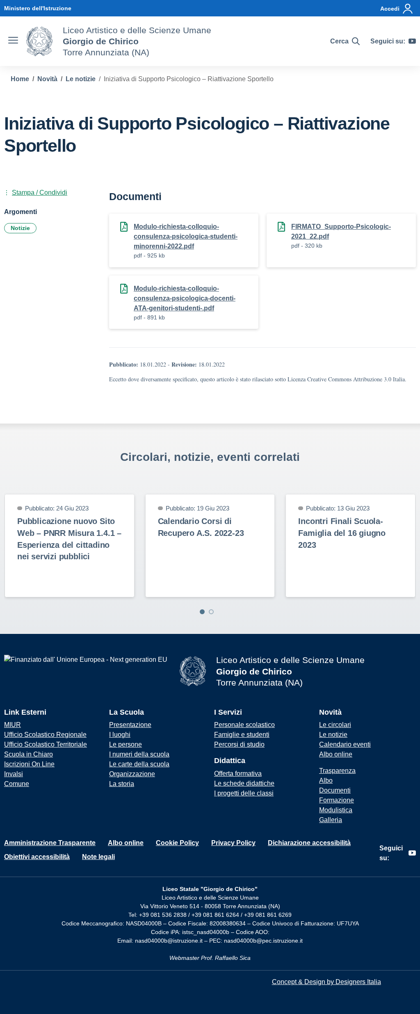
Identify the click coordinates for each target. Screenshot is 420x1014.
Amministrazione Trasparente (50, 842)
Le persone (125, 744)
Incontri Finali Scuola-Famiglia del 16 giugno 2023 (342, 533)
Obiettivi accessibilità (37, 856)
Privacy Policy (233, 842)
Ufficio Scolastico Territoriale (45, 744)
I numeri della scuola (139, 754)
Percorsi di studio (239, 744)
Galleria (330, 819)
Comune (16, 783)
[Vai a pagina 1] (202, 611)
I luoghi (119, 734)
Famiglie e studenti (241, 734)
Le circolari (335, 724)
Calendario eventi (345, 744)
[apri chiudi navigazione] (13, 41)
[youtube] (412, 41)
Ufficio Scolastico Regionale (45, 734)
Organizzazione (132, 773)
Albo (326, 780)
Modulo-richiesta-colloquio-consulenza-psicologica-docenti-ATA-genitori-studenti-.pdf (184, 298)
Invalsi (13, 773)
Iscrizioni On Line (29, 764)
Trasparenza (337, 770)
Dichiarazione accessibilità (309, 842)
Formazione (336, 800)
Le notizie (333, 734)
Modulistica (335, 810)
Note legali (98, 856)
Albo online (335, 754)
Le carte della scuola (139, 764)
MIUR (12, 724)
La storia (121, 783)
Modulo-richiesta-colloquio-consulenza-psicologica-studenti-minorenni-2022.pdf (185, 236)
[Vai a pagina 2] (211, 611)
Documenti (335, 790)
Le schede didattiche (244, 783)
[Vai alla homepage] (39, 41)
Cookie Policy (177, 842)
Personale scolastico (244, 724)
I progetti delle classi (244, 793)
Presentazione (130, 724)
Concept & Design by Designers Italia (326, 981)
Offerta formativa (238, 773)
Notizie (20, 228)
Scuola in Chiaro (28, 754)
